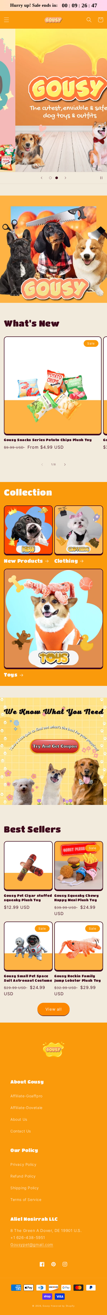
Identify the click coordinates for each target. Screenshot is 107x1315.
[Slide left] (42, 464)
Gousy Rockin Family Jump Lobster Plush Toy (77, 978)
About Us (18, 1119)
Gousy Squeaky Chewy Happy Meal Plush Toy (76, 897)
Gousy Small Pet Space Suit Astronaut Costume (28, 978)
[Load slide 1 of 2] (50, 178)
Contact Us (20, 1131)
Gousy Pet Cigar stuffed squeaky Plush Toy (28, 897)
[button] (6, 20)
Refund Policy (23, 1176)
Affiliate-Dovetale (26, 1107)
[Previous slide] (41, 178)
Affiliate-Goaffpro (26, 1096)
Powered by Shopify (63, 1306)
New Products (23, 560)
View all (53, 1009)
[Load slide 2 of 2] (57, 178)
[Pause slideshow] (101, 178)
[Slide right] (65, 464)
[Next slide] (65, 178)
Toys (11, 674)
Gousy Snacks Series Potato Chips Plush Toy (48, 440)
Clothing (66, 560)
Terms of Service (26, 1199)
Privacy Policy (23, 1164)
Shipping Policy (24, 1188)
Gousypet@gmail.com (31, 1244)
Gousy (46, 1306)
